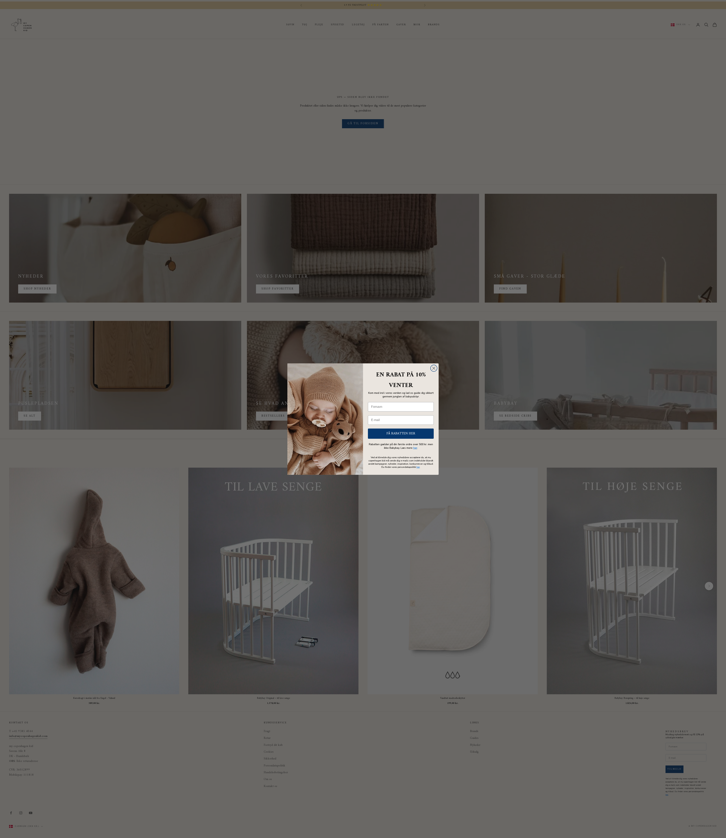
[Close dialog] (433, 368)
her (415, 448)
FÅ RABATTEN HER (400, 433)
